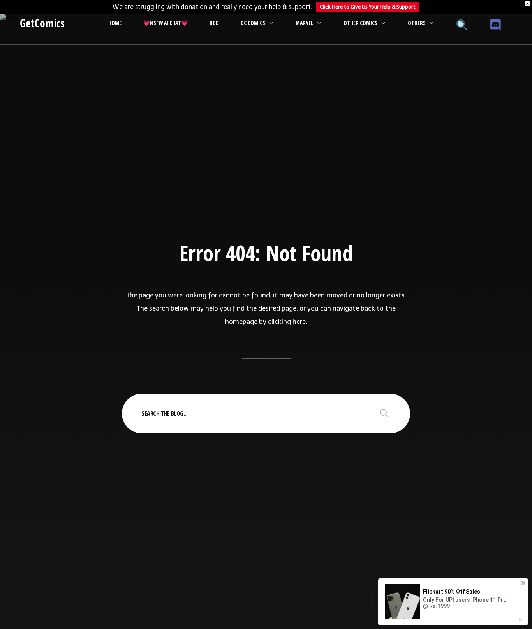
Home (115, 23)
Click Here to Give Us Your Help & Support (368, 7)
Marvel (304, 23)
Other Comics (360, 23)
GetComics (42, 23)
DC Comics (253, 23)
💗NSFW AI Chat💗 (165, 23)
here (299, 321)
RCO (214, 23)
